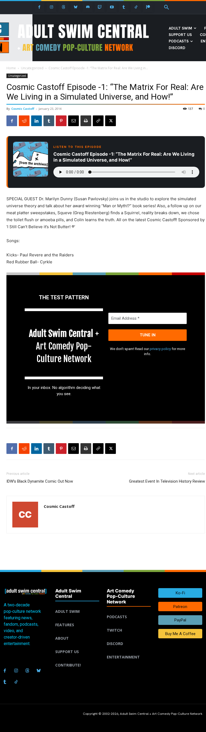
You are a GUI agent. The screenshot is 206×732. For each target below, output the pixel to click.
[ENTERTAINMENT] (129, 650)
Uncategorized (32, 68)
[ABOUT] (77, 631)
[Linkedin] (36, 120)
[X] (110, 120)
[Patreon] (148, 7)
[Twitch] (99, 7)
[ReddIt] (24, 120)
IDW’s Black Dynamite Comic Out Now (39, 481)
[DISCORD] (129, 637)
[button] (166, 7)
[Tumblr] (123, 7)
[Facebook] (39, 7)
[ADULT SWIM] (77, 605)
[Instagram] (51, 7)
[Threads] (63, 7)
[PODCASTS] (129, 610)
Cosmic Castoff (22, 109)
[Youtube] (111, 7)
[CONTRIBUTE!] (77, 658)
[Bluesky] (75, 7)
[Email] (73, 120)
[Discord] (87, 7)
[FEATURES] (77, 618)
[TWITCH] (129, 623)
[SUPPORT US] (77, 645)
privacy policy (160, 348)
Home (11, 68)
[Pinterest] (61, 120)
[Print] (85, 120)
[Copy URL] (98, 120)
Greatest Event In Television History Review (167, 481)
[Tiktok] (136, 7)
